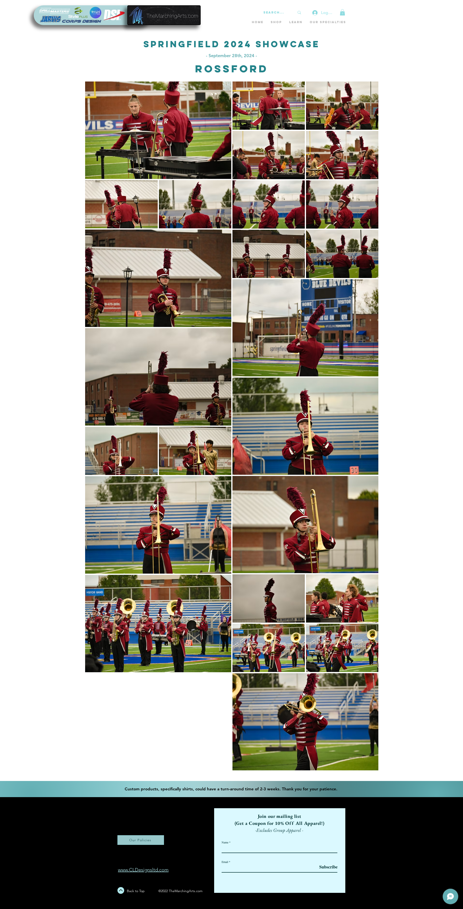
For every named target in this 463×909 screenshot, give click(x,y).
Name (225, 842)
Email (225, 861)
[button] (342, 12)
